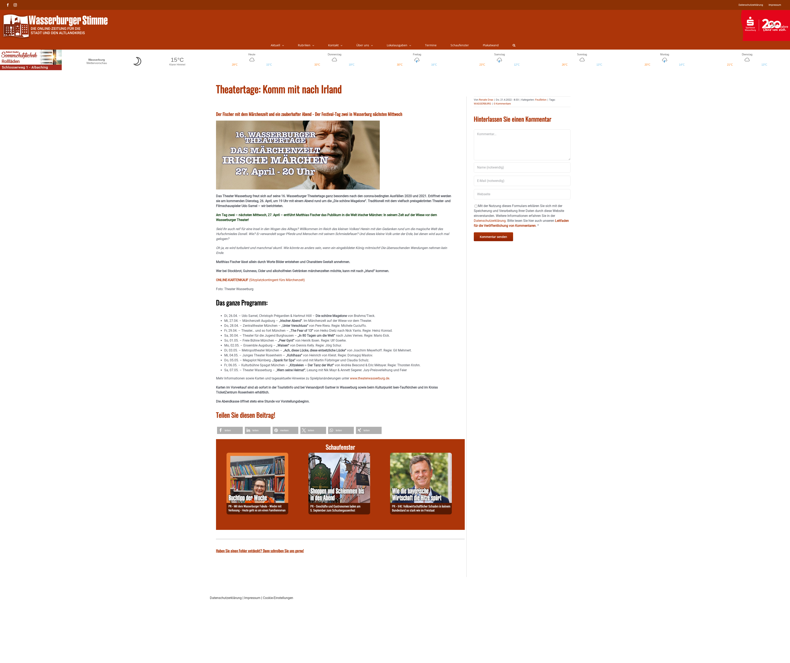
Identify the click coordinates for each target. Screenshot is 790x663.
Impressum (252, 598)
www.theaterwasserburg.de (369, 378)
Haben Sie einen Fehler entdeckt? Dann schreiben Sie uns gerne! (260, 550)
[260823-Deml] (339, 455)
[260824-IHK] (421, 455)
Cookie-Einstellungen (278, 598)
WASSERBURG (482, 103)
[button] (514, 45)
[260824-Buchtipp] (257, 455)
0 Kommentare (502, 103)
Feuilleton (540, 99)
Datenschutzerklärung (226, 598)
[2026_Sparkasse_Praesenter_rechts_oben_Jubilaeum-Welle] (765, 12)
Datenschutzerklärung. (490, 221)
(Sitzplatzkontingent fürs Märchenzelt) (260, 280)
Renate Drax (486, 99)
